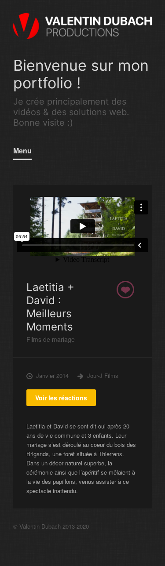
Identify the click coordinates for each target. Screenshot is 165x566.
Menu (22, 150)
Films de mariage (50, 339)
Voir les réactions (61, 397)
